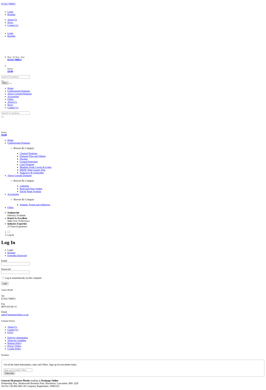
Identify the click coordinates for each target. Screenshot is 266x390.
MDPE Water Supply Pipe (32, 170)
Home (10, 88)
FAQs (10, 332)
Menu (4, 83)
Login (10, 11)
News (10, 22)
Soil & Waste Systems (30, 191)
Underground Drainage (18, 91)
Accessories (13, 96)
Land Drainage (27, 164)
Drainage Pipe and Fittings (33, 156)
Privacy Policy (14, 346)
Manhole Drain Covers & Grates (35, 167)
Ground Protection (29, 161)
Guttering (24, 186)
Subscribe (9, 373)
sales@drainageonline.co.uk (14, 314)
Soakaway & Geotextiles (32, 172)
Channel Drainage (28, 153)
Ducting (24, 159)
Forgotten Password (17, 255)
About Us (12, 19)
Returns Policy (14, 343)
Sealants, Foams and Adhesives (35, 204)
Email (4, 260)
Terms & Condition (16, 340)
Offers (10, 99)
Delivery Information (17, 337)
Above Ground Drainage (19, 93)
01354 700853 (8, 3)
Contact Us (12, 25)
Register (11, 14)
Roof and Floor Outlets (31, 188)
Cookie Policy (14, 348)
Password (6, 269)
